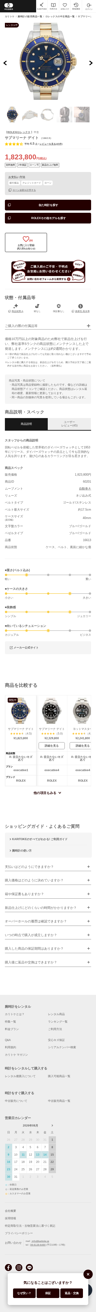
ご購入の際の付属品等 (21, 326)
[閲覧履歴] (76, 6)
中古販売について (16, 1100)
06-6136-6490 (38, 1244)
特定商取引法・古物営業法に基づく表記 (30, 1225)
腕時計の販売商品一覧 (30, 16)
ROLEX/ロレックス (18, 132)
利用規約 (10, 1047)
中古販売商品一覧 (59, 1100)
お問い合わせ (13, 1242)
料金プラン (12, 1029)
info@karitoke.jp (40, 1241)
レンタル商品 (56, 1014)
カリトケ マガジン (16, 1054)
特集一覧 (10, 1021)
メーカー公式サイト (26, 647)
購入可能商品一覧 (59, 1076)
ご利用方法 (55, 1029)
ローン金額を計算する (24, 190)
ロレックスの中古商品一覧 (60, 16)
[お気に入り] (64, 6)
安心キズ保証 (56, 1040)
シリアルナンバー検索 (62, 1047)
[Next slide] (91, 63)
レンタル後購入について (20, 1076)
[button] (13, 114)
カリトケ (10, 16)
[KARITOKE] (42, 6)
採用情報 (10, 1218)
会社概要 (10, 1210)
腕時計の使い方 (22, 850)
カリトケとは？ (14, 1014)
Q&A (8, 1040)
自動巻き (85, 488)
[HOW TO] (53, 6)
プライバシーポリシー (19, 1233)
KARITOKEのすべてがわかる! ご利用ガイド (40, 839)
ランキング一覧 (58, 1021)
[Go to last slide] (5, 63)
